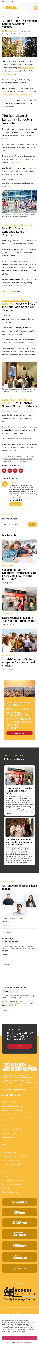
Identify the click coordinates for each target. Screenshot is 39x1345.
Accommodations (8, 1138)
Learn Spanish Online (10, 1126)
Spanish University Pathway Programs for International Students (19, 662)
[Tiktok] (19, 1095)
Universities (6, 1114)
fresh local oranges (27, 68)
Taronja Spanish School (17, 225)
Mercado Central (14, 162)
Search (32, 524)
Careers (5, 1176)
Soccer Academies (9, 1122)
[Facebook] (3, 1095)
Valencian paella (8, 291)
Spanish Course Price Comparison (14, 1156)
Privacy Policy (19, 1003)
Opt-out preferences (13, 1342)
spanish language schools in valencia (17, 461)
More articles (15, 504)
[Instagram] (15, 1095)
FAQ (3, 1148)
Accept (19, 1338)
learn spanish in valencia (23, 459)
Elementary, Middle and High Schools (16, 1118)
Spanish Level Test (9, 1152)
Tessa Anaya (12, 31)
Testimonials (6, 1172)
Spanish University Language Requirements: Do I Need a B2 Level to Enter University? (19, 574)
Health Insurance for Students (13, 1180)
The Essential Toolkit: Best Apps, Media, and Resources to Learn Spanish (19, 842)
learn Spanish (9, 459)
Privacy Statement (26, 1342)
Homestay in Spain (9, 1134)
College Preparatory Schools (12, 1110)
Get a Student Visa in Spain (12, 1184)
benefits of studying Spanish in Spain (18, 95)
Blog (4, 1168)
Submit (6, 1010)
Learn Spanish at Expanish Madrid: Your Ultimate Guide (19, 619)
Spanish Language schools (12, 1106)
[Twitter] (7, 1095)
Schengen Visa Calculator (11, 1164)
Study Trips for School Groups (13, 1130)
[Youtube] (11, 1095)
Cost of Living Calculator (11, 1160)
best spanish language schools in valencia (19, 456)
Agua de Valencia (8, 74)
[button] (36, 1317)
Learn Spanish (13, 17)
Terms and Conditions (10, 1192)
